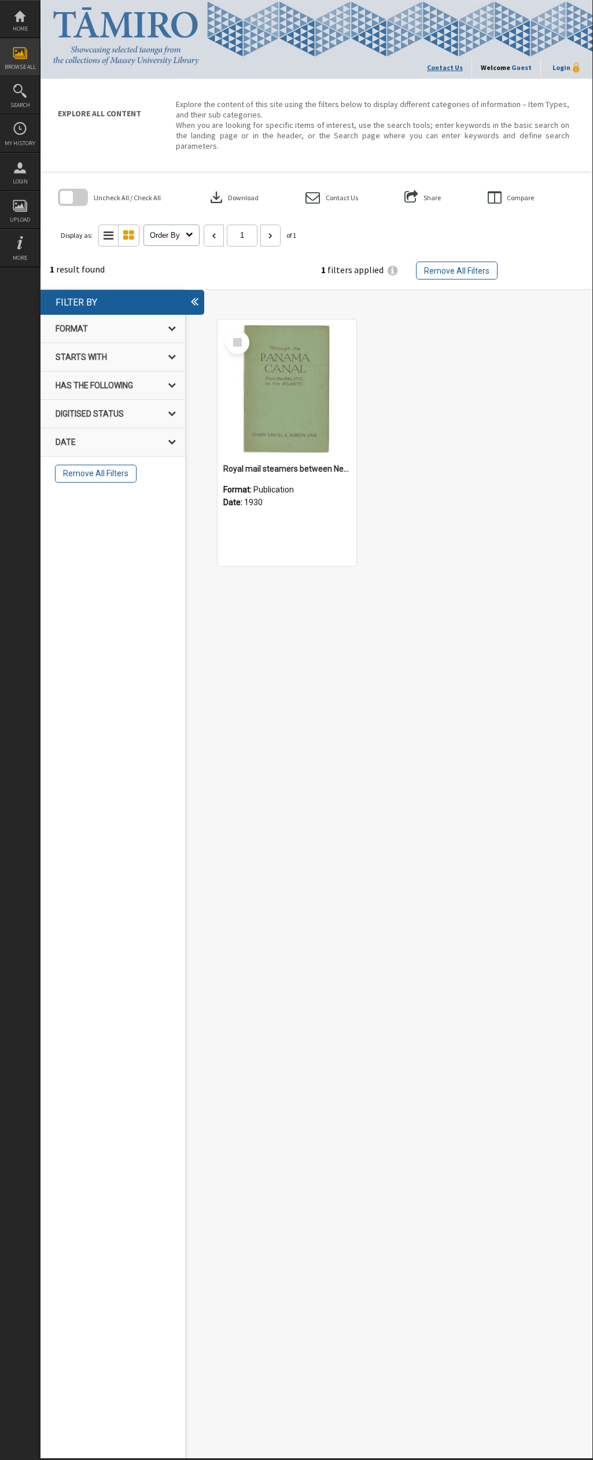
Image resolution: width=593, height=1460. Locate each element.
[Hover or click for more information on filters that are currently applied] (392, 270)
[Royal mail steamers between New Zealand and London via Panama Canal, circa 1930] (287, 389)
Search (20, 105)
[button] (332, 197)
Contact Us (445, 67)
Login (20, 181)
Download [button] (233, 197)
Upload (20, 219)
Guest (521, 67)
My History (20, 143)
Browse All (20, 67)
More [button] (20, 258)
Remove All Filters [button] (456, 270)
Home (20, 28)
